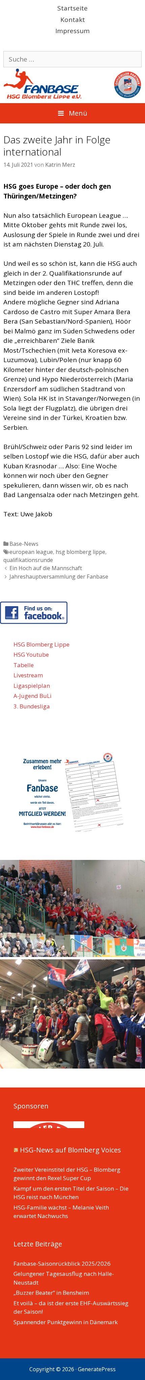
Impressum (72, 30)
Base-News (23, 543)
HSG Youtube (31, 654)
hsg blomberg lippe (80, 552)
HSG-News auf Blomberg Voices (70, 1149)
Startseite (72, 8)
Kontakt (72, 19)
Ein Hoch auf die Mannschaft (45, 568)
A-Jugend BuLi (32, 696)
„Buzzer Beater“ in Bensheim (51, 1292)
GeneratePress (97, 1369)
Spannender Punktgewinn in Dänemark (65, 1322)
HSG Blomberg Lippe (41, 644)
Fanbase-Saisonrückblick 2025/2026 (62, 1263)
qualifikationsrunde (28, 560)
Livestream (28, 675)
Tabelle (23, 665)
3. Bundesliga (31, 706)
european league (31, 552)
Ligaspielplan (31, 685)
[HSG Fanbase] (72, 82)
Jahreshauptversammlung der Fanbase (58, 576)
